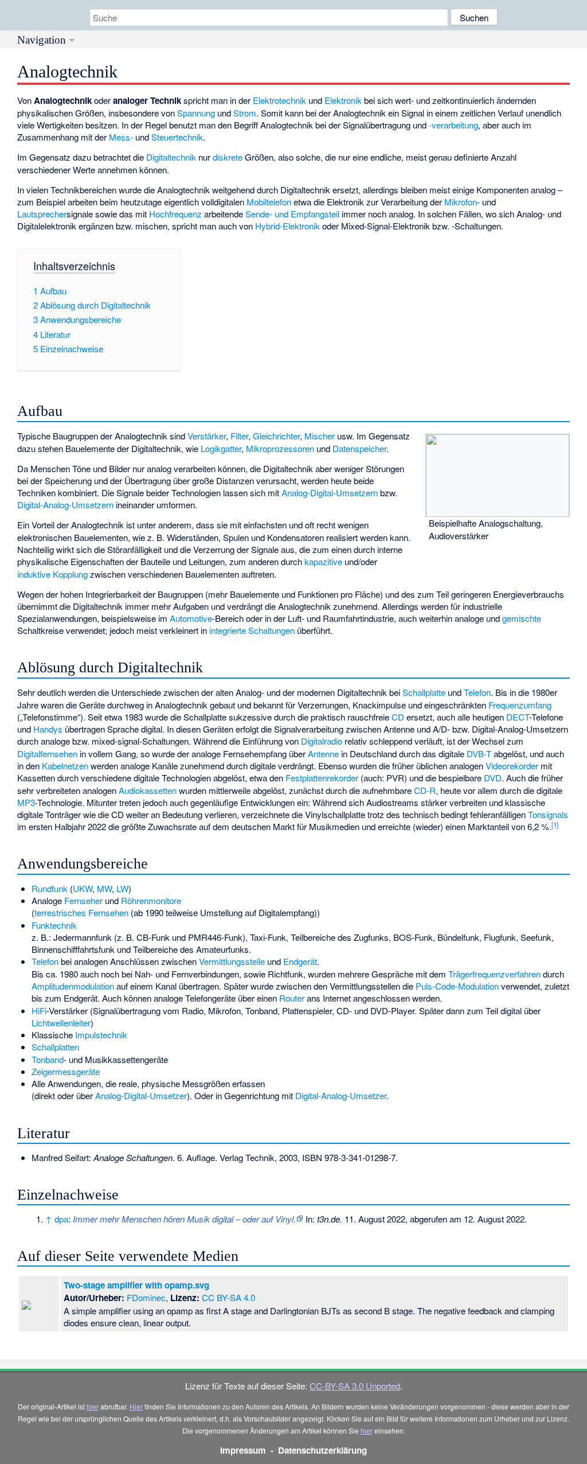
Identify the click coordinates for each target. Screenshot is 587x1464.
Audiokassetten (148, 790)
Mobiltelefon (268, 202)
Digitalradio (321, 741)
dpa (61, 1219)
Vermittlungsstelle (232, 961)
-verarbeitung (453, 125)
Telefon (477, 692)
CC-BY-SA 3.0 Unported (355, 1386)
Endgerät (300, 961)
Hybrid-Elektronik (287, 226)
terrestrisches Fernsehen (81, 912)
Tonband (48, 1059)
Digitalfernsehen (47, 753)
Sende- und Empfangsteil (292, 214)
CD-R (425, 790)
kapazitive (323, 561)
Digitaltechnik (171, 157)
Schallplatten (55, 1047)
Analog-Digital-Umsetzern (329, 492)
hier (93, 1406)
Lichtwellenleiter (61, 1023)
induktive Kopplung (52, 574)
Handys (47, 729)
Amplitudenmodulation (73, 986)
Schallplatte (423, 692)
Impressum (243, 1450)
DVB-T (479, 753)
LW (122, 888)
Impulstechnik (101, 1035)
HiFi (39, 1010)
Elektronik (343, 100)
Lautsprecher (41, 214)
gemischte (521, 618)
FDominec (146, 1297)
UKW (82, 888)
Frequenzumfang (519, 705)
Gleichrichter (276, 436)
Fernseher (83, 900)
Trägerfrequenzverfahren (494, 974)
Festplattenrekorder (321, 778)
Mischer (319, 436)
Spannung (196, 113)
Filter (239, 436)
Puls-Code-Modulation (457, 986)
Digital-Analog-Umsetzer (340, 1095)
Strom (244, 113)
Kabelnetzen (65, 766)
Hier (136, 1406)
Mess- (121, 137)
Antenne (323, 753)
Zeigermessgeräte (66, 1071)
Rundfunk (50, 888)
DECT (517, 717)
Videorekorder (512, 766)
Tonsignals (548, 814)
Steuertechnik (177, 137)
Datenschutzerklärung (322, 1450)
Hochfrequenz (175, 214)
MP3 (26, 802)
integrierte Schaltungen (252, 630)
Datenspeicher (359, 448)
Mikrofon (460, 202)
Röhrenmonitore (151, 900)
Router (291, 998)
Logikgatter (221, 448)
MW (104, 888)
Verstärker (206, 436)
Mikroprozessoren (280, 448)
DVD (493, 778)
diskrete (227, 157)
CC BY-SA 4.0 (228, 1297)
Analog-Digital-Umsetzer (141, 1095)
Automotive (191, 618)
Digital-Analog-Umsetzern (65, 505)
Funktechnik (54, 925)
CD (398, 717)
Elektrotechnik (279, 100)
